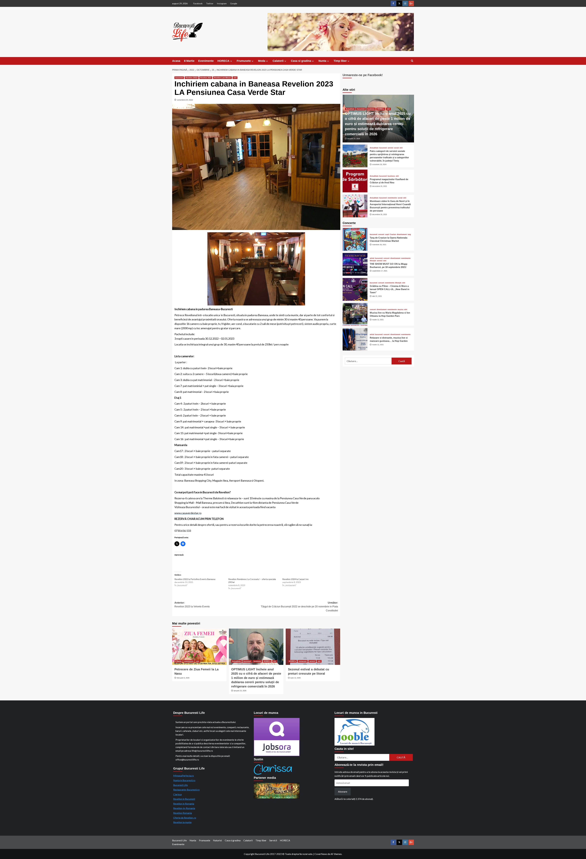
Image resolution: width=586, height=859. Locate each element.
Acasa (176, 60)
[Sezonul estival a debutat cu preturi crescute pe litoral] (313, 647)
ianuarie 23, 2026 (240, 691)
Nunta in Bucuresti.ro (184, 780)
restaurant (302, 661)
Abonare (342, 791)
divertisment (402, 234)
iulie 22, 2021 (377, 296)
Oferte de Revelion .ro (184, 817)
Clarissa (177, 794)
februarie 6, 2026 (183, 678)
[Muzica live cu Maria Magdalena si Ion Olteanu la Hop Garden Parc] (355, 314)
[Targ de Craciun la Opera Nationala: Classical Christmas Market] (355, 239)
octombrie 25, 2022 (185, 100)
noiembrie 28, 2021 (379, 244)
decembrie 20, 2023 (379, 186)
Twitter (209, 3)
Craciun (393, 234)
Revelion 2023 (205, 78)
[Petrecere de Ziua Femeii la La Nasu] (199, 647)
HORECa (267, 661)
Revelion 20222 (192, 78)
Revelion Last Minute (222, 78)
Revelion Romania (182, 812)
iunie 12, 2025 (295, 678)
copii (387, 234)
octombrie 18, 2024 (379, 164)
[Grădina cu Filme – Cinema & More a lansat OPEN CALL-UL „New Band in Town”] (355, 289)
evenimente (189, 661)
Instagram (222, 3)
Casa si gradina (301, 60)
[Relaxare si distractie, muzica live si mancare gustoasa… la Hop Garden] (355, 339)
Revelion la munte (182, 822)
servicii (312, 661)
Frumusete (244, 60)
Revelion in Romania (183, 803)
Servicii (273, 840)
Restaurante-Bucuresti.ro (186, 789)
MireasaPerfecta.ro (183, 775)
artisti (372, 258)
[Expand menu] (231, 61)
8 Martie (189, 60)
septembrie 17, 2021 (379, 271)
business (257, 661)
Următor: (299, 606)
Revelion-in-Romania (184, 808)
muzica (400, 309)
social (396, 148)
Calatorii (278, 60)
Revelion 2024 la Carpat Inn (295, 579)
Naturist (217, 840)
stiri (235, 78)
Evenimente (206, 60)
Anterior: (192, 604)
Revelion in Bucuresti (184, 798)
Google (233, 3)
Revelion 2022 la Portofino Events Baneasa (194, 579)
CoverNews (321, 853)
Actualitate (236, 661)
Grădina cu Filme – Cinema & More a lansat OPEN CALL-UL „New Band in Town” (389, 289)
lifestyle (373, 260)
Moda (261, 60)
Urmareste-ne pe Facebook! (363, 75)
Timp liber (340, 60)
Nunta (322, 60)
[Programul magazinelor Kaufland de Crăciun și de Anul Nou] (355, 181)
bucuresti (179, 78)
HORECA (223, 60)
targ (409, 234)
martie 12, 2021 (378, 319)
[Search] (412, 61)
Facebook (198, 3)
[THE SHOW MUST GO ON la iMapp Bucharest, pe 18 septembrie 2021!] (355, 264)
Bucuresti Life (180, 785)
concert (381, 234)
